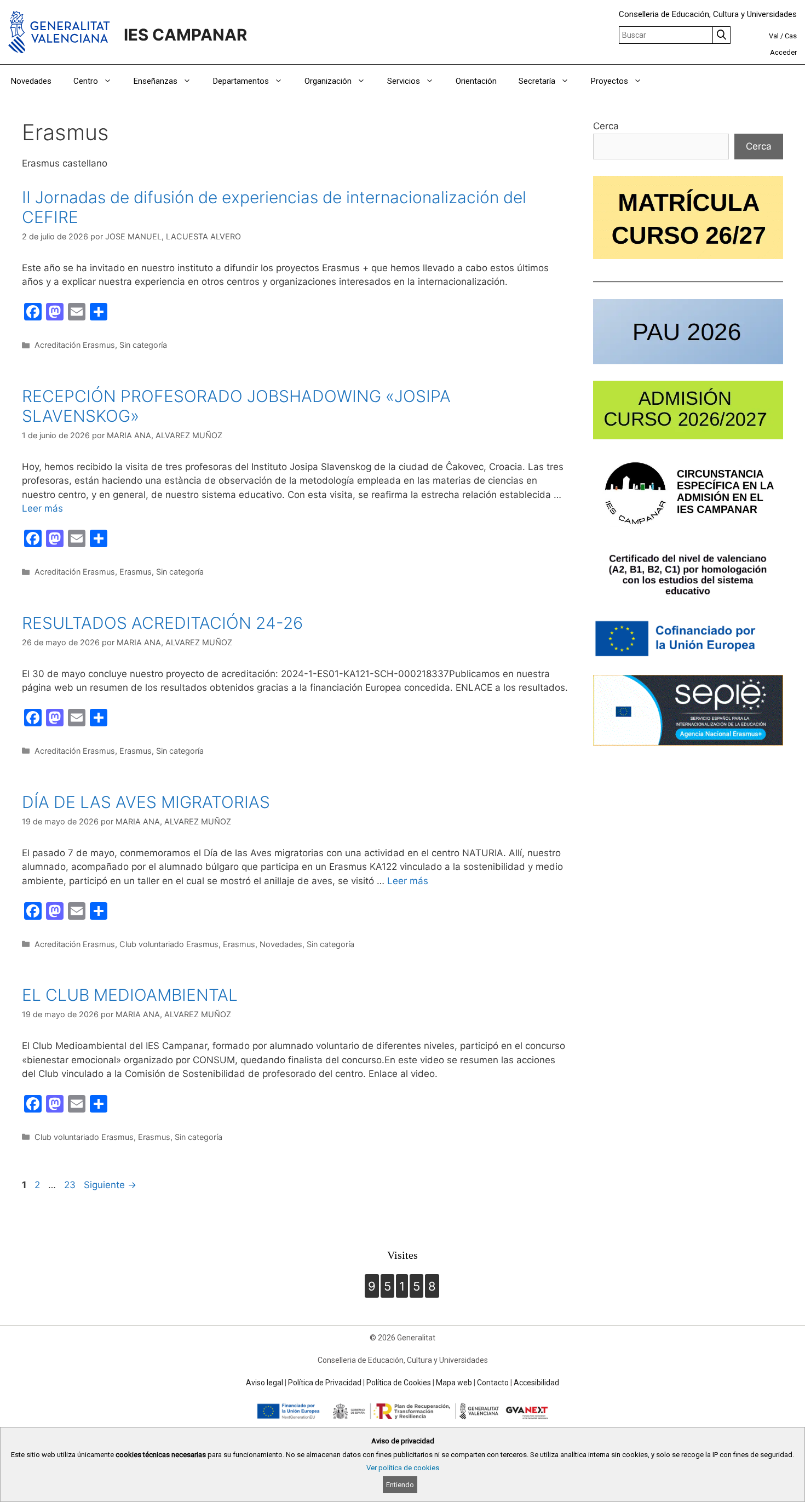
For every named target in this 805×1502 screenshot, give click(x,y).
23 (71, 1184)
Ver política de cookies (402, 1468)
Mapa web (454, 1382)
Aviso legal (264, 1382)
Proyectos (609, 81)
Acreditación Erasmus (74, 344)
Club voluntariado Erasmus (169, 944)
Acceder (783, 52)
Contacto (493, 1382)
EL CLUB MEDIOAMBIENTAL (130, 995)
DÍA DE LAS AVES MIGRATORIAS (146, 802)
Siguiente (110, 1184)
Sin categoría (143, 344)
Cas (791, 36)
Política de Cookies (398, 1382)
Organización (328, 81)
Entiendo (400, 1485)
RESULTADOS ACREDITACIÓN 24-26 (162, 623)
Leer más (42, 508)
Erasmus (135, 571)
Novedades (31, 81)
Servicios (403, 81)
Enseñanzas (155, 81)
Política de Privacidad (324, 1382)
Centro (85, 81)
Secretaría (537, 81)
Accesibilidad (536, 1382)
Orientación (476, 81)
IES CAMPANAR (185, 34)
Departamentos (241, 81)
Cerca (606, 126)
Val (774, 36)
